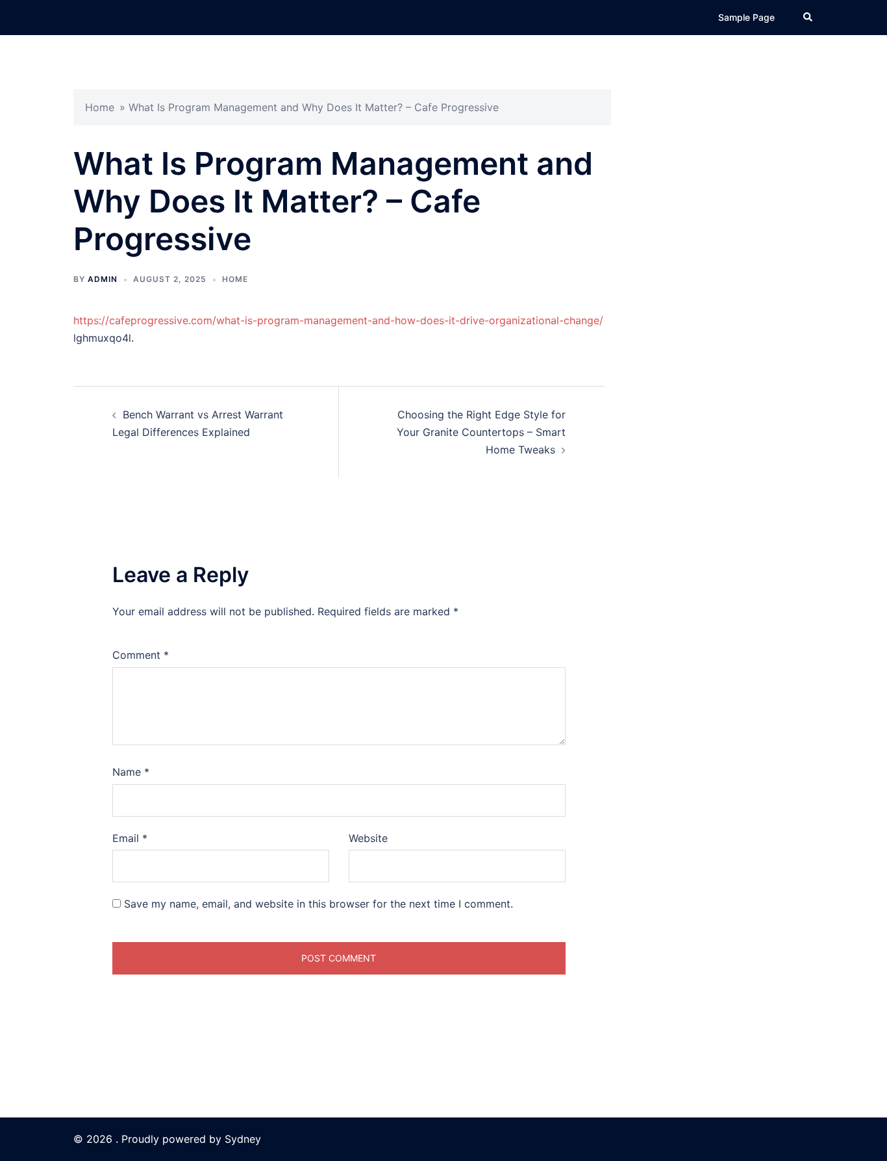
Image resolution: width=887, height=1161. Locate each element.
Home (99, 107)
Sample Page (746, 17)
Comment (140, 654)
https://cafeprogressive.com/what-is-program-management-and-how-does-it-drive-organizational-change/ (338, 320)
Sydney (243, 1138)
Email (129, 838)
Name (130, 771)
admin (103, 279)
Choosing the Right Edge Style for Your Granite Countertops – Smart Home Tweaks (481, 432)
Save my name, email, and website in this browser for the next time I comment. (318, 903)
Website (368, 838)
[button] (808, 17)
